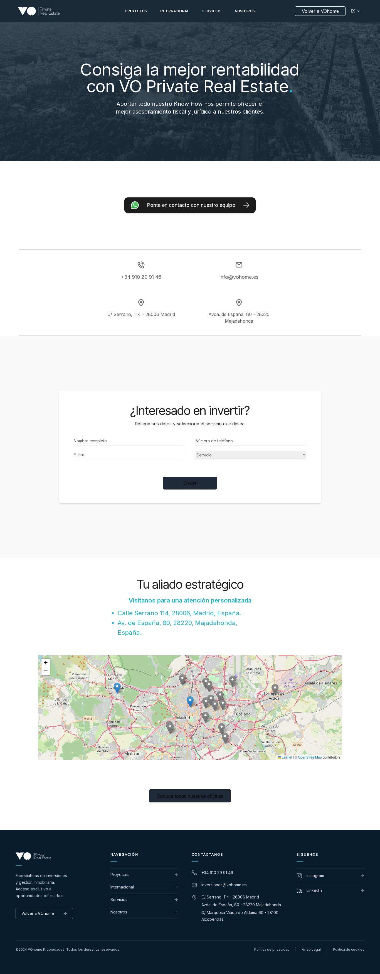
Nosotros (118, 912)
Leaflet (286, 757)
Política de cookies (348, 949)
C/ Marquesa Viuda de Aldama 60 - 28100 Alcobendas (239, 916)
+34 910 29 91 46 (141, 277)
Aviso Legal (311, 949)
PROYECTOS (136, 11)
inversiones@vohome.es (224, 884)
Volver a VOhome (320, 11)
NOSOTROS (245, 11)
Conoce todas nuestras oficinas (190, 796)
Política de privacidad (272, 949)
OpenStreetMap (310, 757)
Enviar (190, 483)
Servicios (118, 899)
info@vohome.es (238, 277)
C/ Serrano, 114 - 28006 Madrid (230, 897)
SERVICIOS (211, 11)
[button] (220, 696)
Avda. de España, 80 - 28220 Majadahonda (241, 904)
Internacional (122, 887)
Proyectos (119, 874)
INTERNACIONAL (174, 11)
